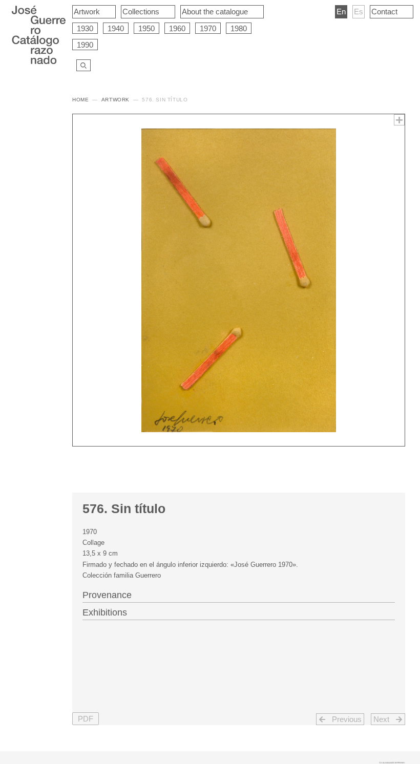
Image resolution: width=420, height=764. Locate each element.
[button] (85, 718)
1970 (208, 28)
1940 (116, 28)
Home (80, 99)
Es (358, 11)
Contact (384, 11)
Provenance (107, 595)
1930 (85, 28)
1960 (177, 28)
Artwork (87, 11)
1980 (238, 28)
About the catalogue (215, 11)
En (341, 11)
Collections (140, 11)
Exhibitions (104, 612)
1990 (85, 44)
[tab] (238, 594)
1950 (146, 28)
